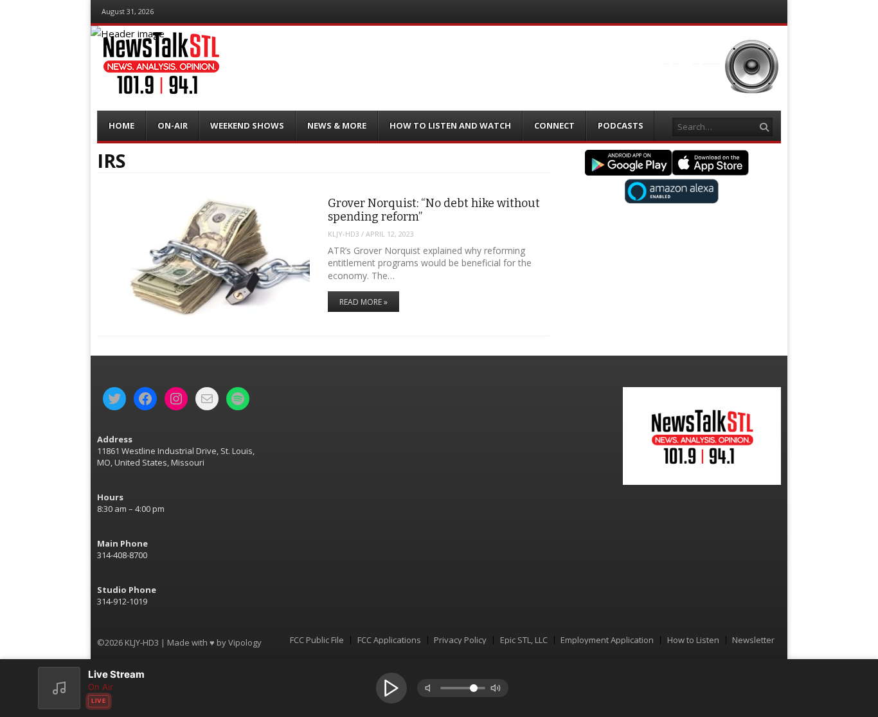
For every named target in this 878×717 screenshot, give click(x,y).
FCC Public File (317, 640)
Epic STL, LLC (524, 640)
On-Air (172, 125)
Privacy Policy (460, 640)
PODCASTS (620, 125)
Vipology (245, 642)
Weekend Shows (247, 125)
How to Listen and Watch (450, 125)
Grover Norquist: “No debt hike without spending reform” (434, 210)
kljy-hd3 (343, 234)
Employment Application (607, 640)
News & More (336, 125)
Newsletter (753, 640)
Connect (554, 125)
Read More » (363, 301)
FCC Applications (389, 640)
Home (121, 125)
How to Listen (693, 640)
